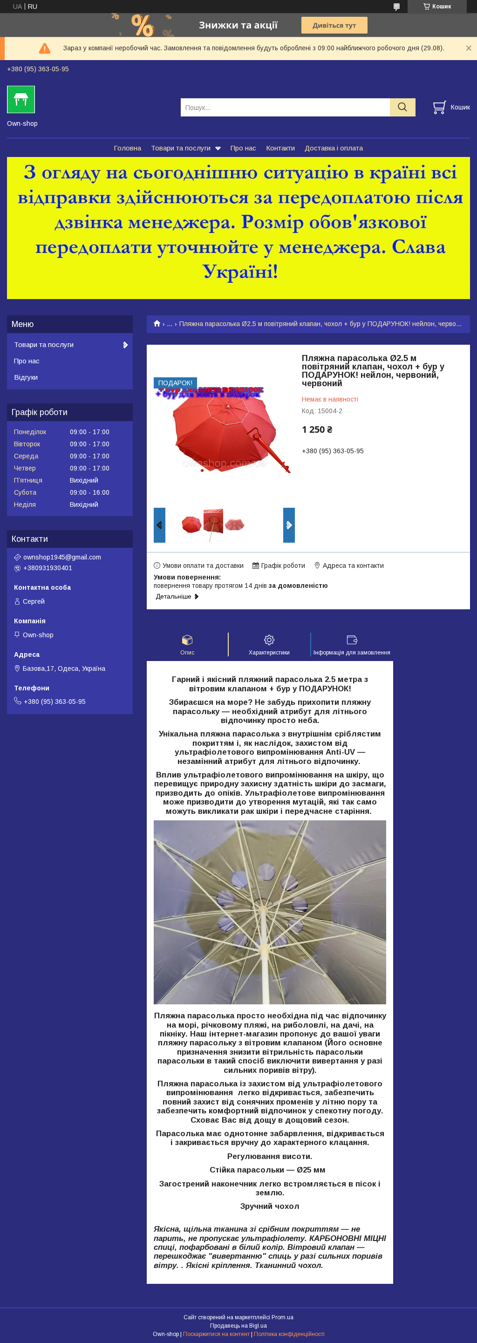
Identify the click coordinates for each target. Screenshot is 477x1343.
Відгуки (26, 377)
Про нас (243, 148)
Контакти (280, 148)
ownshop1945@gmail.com (62, 557)
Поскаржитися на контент (216, 1334)
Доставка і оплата (334, 148)
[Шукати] (403, 107)
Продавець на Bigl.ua (238, 1326)
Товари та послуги (181, 148)
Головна (127, 148)
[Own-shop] (88, 99)
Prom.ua (282, 1317)
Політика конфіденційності (289, 1334)
